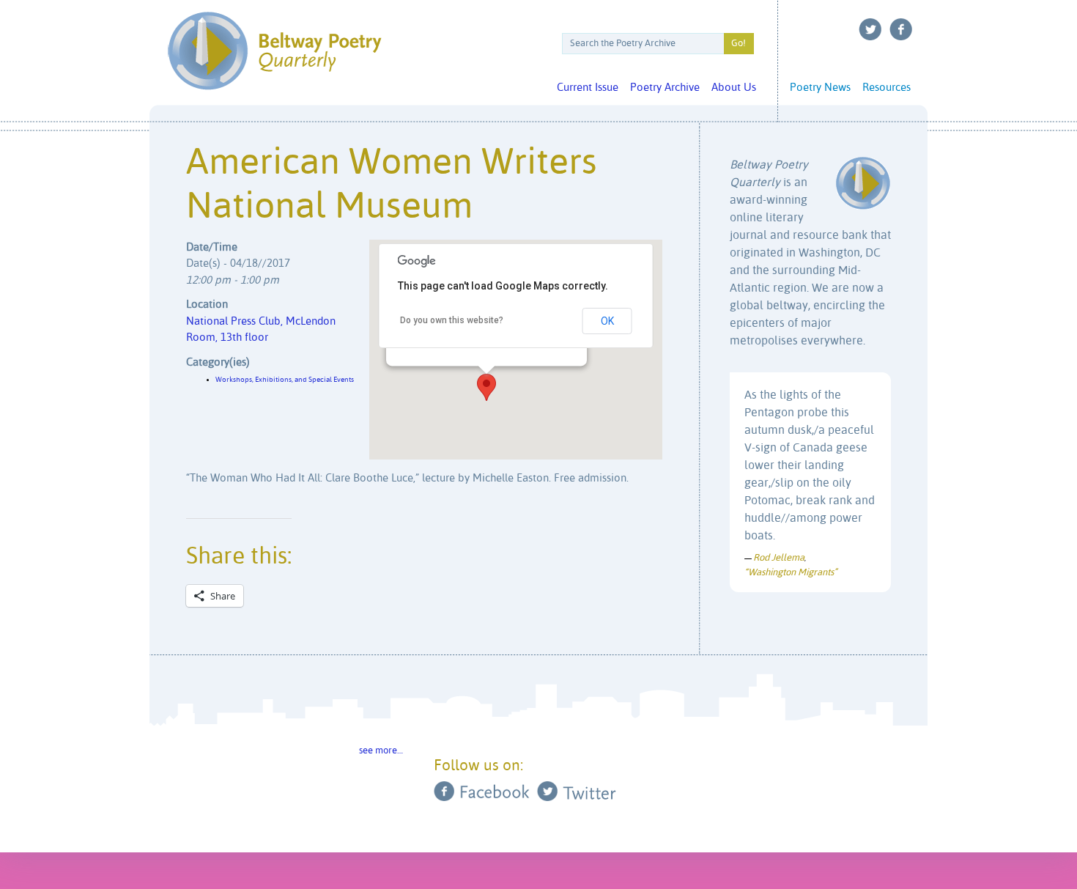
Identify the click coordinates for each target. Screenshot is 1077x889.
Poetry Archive (665, 87)
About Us (733, 87)
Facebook (901, 29)
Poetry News (820, 87)
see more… (381, 751)
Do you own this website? (451, 320)
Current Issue (587, 87)
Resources (886, 87)
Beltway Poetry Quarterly (274, 51)
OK (607, 321)
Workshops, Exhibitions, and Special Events (284, 379)
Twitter (870, 29)
